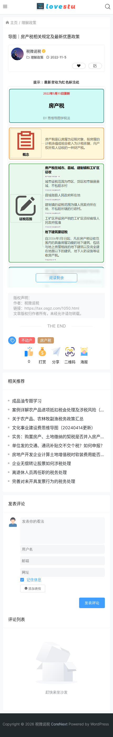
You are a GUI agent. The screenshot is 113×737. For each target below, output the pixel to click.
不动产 (26, 340)
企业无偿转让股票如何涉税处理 (41, 463)
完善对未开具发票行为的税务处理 (43, 481)
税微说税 (33, 51)
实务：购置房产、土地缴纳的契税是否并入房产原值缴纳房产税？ (58, 437)
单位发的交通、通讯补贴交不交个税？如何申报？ (58, 445)
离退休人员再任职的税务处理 (39, 472)
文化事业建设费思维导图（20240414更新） (53, 427)
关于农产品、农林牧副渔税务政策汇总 (48, 418)
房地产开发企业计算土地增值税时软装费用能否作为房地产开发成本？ (58, 454)
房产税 (45, 340)
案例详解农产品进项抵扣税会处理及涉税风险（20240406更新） (57, 410)
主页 (14, 22)
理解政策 (29, 22)
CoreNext (59, 724)
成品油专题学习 (27, 400)
